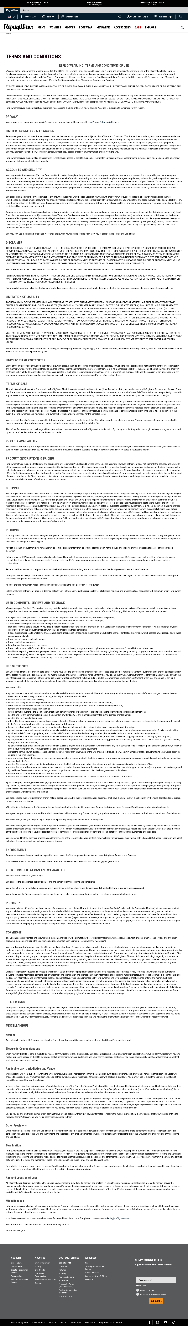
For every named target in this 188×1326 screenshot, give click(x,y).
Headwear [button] (103, 27)
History (38, 1266)
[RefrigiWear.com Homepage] (18, 27)
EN (13, 16)
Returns (62, 1270)
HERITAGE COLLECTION (152, 3)
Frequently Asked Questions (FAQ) (66, 1285)
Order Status (16, 1262)
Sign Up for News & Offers (96, 1276)
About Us (40, 1257)
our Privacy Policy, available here (104, 122)
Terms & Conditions (57, 1322)
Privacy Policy (38, 1322)
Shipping (63, 1273)
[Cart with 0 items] (180, 16)
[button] (49, 16)
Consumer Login (18, 1266)
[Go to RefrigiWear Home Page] (12, 10)
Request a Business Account (19, 1280)
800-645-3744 (65, 1262)
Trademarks (75, 1322)
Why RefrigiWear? (42, 1262)
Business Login (17, 1276)
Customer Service (69, 1257)
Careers (38, 1283)
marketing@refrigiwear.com (116, 1218)
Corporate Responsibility (41, 1274)
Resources (90, 1257)
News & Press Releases (45, 1279)
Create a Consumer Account (19, 1271)
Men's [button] (41, 27)
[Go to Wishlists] (119, 17)
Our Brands (40, 1270)
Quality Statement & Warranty (68, 1291)
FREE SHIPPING (94, 3)
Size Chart (63, 1280)
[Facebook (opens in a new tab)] (149, 1322)
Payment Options (66, 1277)
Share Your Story (66, 1296)
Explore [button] (150, 27)
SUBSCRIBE (156, 1301)
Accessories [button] (122, 27)
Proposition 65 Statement (110, 1322)
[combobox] (11, 17)
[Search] (182, 28)
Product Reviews (92, 1272)
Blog (87, 1262)
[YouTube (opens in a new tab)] (165, 1322)
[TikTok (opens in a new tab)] (173, 1322)
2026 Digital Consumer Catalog (94, 1267)
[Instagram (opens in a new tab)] (157, 1322)
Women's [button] (55, 27)
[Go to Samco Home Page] (26, 10)
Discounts (89, 1279)
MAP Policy (90, 1322)
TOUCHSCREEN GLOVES (36, 3)
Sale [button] (138, 27)
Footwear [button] (85, 27)
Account (16, 1257)
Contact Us (63, 1266)
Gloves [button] (70, 27)
